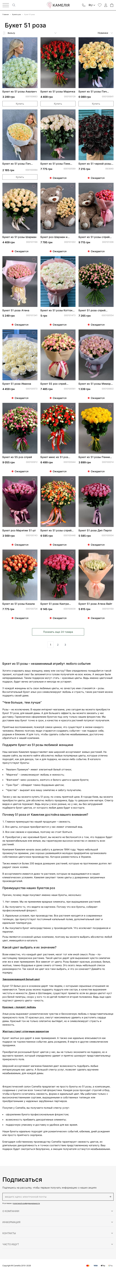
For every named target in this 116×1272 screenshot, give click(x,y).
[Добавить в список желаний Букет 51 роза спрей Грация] (110, 260)
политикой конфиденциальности (26, 1203)
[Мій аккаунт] (106, 5)
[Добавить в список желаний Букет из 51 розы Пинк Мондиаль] (72, 113)
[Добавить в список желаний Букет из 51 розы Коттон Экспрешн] (72, 260)
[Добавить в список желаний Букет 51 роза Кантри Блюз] (72, 553)
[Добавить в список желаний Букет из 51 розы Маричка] (72, 41)
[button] (58, 1211)
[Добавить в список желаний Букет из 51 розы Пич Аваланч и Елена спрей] (110, 41)
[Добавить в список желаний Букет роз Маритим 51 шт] (34, 480)
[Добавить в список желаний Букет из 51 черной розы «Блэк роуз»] (110, 113)
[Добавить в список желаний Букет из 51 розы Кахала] (34, 553)
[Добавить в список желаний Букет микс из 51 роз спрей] (72, 406)
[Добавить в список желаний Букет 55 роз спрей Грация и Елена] (72, 333)
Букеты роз (16, 14)
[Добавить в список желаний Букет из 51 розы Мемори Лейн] (110, 333)
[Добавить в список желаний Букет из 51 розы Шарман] (34, 186)
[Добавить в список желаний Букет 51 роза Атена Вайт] (110, 553)
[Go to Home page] (58, 5)
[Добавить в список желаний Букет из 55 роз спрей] (34, 406)
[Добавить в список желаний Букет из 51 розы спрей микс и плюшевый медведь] (110, 186)
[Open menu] (5, 5)
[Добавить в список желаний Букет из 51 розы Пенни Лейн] (110, 406)
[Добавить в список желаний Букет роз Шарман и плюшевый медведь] (72, 186)
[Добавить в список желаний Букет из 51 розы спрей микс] (72, 480)
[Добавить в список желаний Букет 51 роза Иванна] (34, 333)
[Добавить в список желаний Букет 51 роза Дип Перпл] (110, 480)
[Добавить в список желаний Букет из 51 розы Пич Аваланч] (34, 113)
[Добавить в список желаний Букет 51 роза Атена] (34, 260)
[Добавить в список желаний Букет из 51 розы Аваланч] (34, 41)
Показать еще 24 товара (58, 631)
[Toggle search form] (14, 5)
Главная (5, 14)
